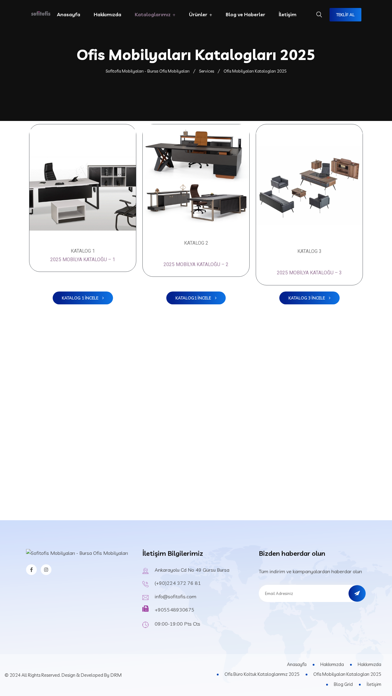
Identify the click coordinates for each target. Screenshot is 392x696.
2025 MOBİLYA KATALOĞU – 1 (82, 259)
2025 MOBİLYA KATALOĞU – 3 (309, 273)
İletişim (287, 14)
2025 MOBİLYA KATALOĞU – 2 (196, 264)
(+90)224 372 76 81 (178, 583)
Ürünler (198, 14)
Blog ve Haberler (245, 14)
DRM (116, 675)
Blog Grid (343, 684)
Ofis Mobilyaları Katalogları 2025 (347, 674)
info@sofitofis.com (175, 596)
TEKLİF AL (345, 14)
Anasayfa (68, 14)
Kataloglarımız (153, 14)
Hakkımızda (107, 14)
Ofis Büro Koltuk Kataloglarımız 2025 (262, 674)
